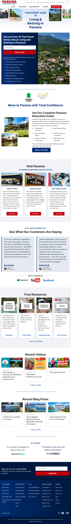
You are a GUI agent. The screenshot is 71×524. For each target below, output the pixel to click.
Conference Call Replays (44, 306)
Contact (47, 2)
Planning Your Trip (47, 490)
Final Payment (46, 487)
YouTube (62, 306)
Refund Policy (59, 487)
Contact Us (5, 513)
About (31, 2)
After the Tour (46, 496)
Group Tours (5, 490)
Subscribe (53, 473)
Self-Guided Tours (7, 496)
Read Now (9, 335)
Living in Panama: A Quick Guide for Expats (9, 306)
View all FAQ (32, 496)
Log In (53, 2)
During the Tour (46, 493)
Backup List (59, 490)
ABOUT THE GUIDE (41, 150)
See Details (12, 213)
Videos (17, 503)
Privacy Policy (32, 521)
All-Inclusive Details (34, 493)
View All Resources (36, 341)
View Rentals (26, 335)
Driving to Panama (57, 372)
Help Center (40, 2)
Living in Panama (19, 487)
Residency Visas (46, 506)
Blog (27, 2)
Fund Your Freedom (20, 496)
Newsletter (18, 500)
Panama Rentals (26, 306)
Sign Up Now (19, 52)
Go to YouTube (62, 335)
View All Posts (36, 430)
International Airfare (34, 490)
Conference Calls (44, 335)
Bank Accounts (46, 503)
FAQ (35, 2)
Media (37, 521)
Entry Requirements (34, 487)
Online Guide (5, 487)
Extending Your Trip (47, 500)
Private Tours (5, 493)
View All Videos (36, 385)
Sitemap (40, 521)
